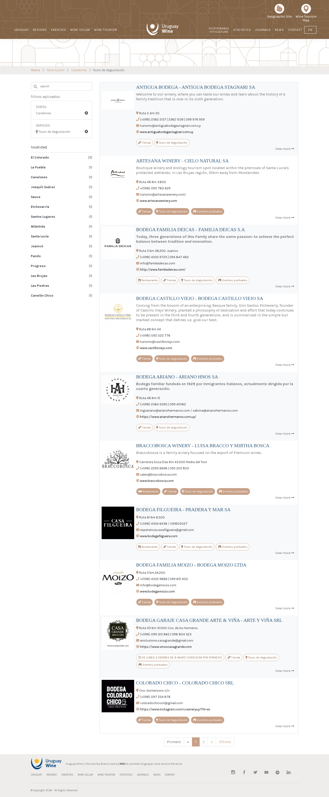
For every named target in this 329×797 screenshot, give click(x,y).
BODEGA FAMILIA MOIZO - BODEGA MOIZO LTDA (191, 564)
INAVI (122, 763)
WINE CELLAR (80, 30)
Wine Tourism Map (306, 18)
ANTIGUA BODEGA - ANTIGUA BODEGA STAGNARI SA (195, 87)
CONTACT (295, 30)
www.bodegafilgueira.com (159, 536)
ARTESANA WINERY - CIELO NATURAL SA (182, 160)
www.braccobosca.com (157, 481)
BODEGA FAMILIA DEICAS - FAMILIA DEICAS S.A (190, 229)
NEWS (279, 30)
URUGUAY (21, 30)
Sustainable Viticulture (219, 30)
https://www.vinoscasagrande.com (166, 647)
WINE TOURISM (105, 30)
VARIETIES (58, 30)
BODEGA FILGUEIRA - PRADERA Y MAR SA (183, 509)
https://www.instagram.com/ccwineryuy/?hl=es (175, 709)
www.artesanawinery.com (158, 201)
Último (225, 742)
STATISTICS (242, 30)
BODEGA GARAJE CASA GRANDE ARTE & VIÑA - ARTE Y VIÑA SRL (209, 620)
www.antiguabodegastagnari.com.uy (166, 132)
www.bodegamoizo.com (157, 591)
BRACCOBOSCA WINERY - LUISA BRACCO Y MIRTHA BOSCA (202, 445)
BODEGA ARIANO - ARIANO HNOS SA (177, 376)
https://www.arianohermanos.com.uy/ (168, 417)
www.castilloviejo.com (156, 348)
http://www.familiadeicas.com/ (162, 269)
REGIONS (40, 30)
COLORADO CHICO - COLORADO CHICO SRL (185, 682)
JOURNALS (263, 30)
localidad (39, 147)
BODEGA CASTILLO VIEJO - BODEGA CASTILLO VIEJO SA (199, 298)
